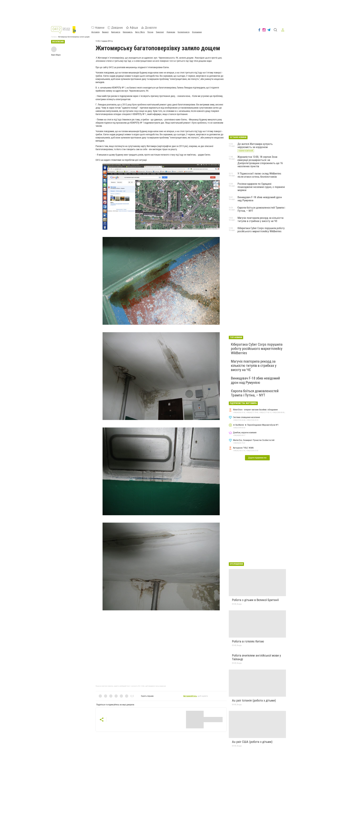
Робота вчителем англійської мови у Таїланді (256, 657)
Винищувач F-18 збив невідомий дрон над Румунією (255, 380)
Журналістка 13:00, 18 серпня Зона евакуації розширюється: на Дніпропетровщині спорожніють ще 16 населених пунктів (260, 161)
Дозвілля (151, 27)
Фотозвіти (95, 32)
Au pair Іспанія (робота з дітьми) (254, 700)
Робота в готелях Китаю (248, 641)
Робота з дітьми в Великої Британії (255, 600)
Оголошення (197, 32)
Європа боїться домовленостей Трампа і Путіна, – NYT (255, 393)
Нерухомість (128, 32)
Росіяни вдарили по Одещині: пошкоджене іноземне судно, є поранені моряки (261, 187)
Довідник (117, 27)
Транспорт (160, 32)
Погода (150, 32)
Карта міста (115, 32)
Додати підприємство (257, 457)
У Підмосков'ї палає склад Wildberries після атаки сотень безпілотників (259, 175)
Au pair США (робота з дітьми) (252, 742)
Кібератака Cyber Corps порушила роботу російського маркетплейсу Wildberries (261, 230)
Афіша (134, 27)
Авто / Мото (140, 32)
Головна (54, 37)
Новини (99, 27)
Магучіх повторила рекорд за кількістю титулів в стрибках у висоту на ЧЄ (260, 219)
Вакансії (105, 32)
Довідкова (171, 32)
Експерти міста (183, 32)
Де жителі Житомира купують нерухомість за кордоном (255, 145)
